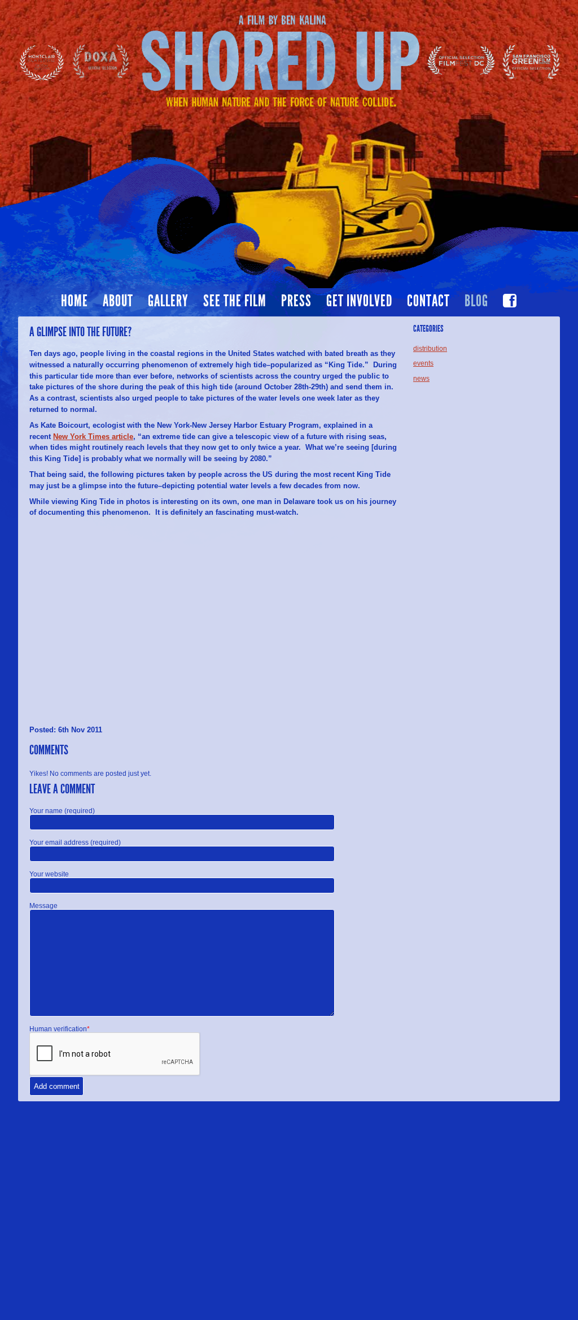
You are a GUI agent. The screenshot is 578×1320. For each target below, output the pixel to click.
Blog (476, 301)
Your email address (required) (75, 842)
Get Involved (359, 301)
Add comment (57, 1086)
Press (296, 301)
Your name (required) (62, 810)
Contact (428, 301)
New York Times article (93, 436)
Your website (49, 874)
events (423, 363)
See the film (234, 301)
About (118, 301)
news (421, 379)
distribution (430, 349)
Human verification (59, 1029)
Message (43, 905)
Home (74, 301)
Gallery (168, 301)
